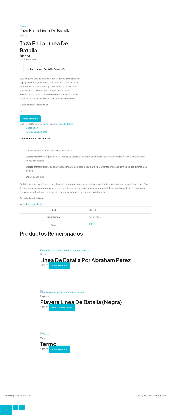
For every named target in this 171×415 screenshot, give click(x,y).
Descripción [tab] (32, 127)
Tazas (23, 26)
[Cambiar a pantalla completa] (9, 407)
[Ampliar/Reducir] (3, 407)
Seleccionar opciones (62, 307)
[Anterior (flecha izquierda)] (3, 412)
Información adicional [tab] (36, 131)
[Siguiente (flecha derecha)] (9, 412)
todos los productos (33, 204)
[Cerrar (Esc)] (22, 407)
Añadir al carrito (30, 118)
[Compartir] (15, 407)
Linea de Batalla (65, 123)
